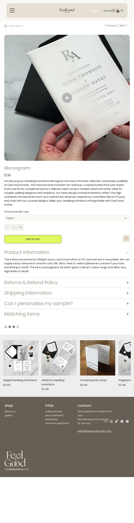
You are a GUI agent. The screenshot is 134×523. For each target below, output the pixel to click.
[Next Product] (126, 358)
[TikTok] (116, 421)
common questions (57, 423)
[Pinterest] (13, 326)
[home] (5, 26)
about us (10, 411)
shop (9, 405)
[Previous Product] (7, 358)
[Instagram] (111, 421)
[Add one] (20, 227)
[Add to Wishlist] (126, 238)
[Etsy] (106, 421)
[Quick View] (20, 358)
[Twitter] (17, 326)
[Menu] (12, 10)
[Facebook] (9, 326)
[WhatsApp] (6, 326)
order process (53, 411)
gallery (9, 415)
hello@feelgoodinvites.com (94, 431)
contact (84, 405)
